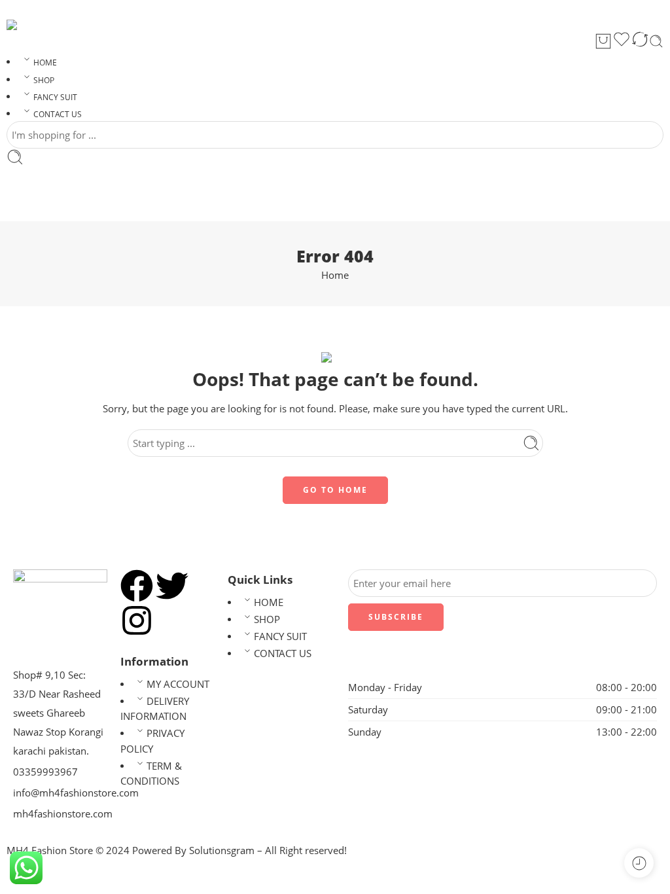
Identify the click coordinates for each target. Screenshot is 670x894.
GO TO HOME (335, 489)
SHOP (43, 80)
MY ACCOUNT (178, 684)
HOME (45, 62)
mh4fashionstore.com (63, 814)
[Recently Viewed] (639, 863)
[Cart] (603, 41)
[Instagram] (136, 620)
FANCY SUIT (55, 97)
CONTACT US (57, 114)
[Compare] (640, 41)
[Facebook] (136, 585)
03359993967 (45, 772)
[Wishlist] (621, 41)
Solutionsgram (222, 850)
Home (335, 275)
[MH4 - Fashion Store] (23, 25)
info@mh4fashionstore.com (76, 793)
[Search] (656, 41)
